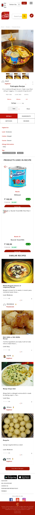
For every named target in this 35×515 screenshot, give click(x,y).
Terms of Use (17, 512)
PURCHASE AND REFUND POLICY (9, 488)
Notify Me (17, 207)
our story (4, 480)
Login (24, 3)
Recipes (8, 27)
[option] (17, 51)
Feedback (4, 491)
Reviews (26, 121)
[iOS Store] (24, 477)
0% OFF (14, 202)
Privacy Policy (17, 511)
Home (2, 27)
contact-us (4, 486)
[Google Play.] (10, 477)
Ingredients (26, 116)
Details (8, 116)
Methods (8, 121)
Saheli (7, 81)
